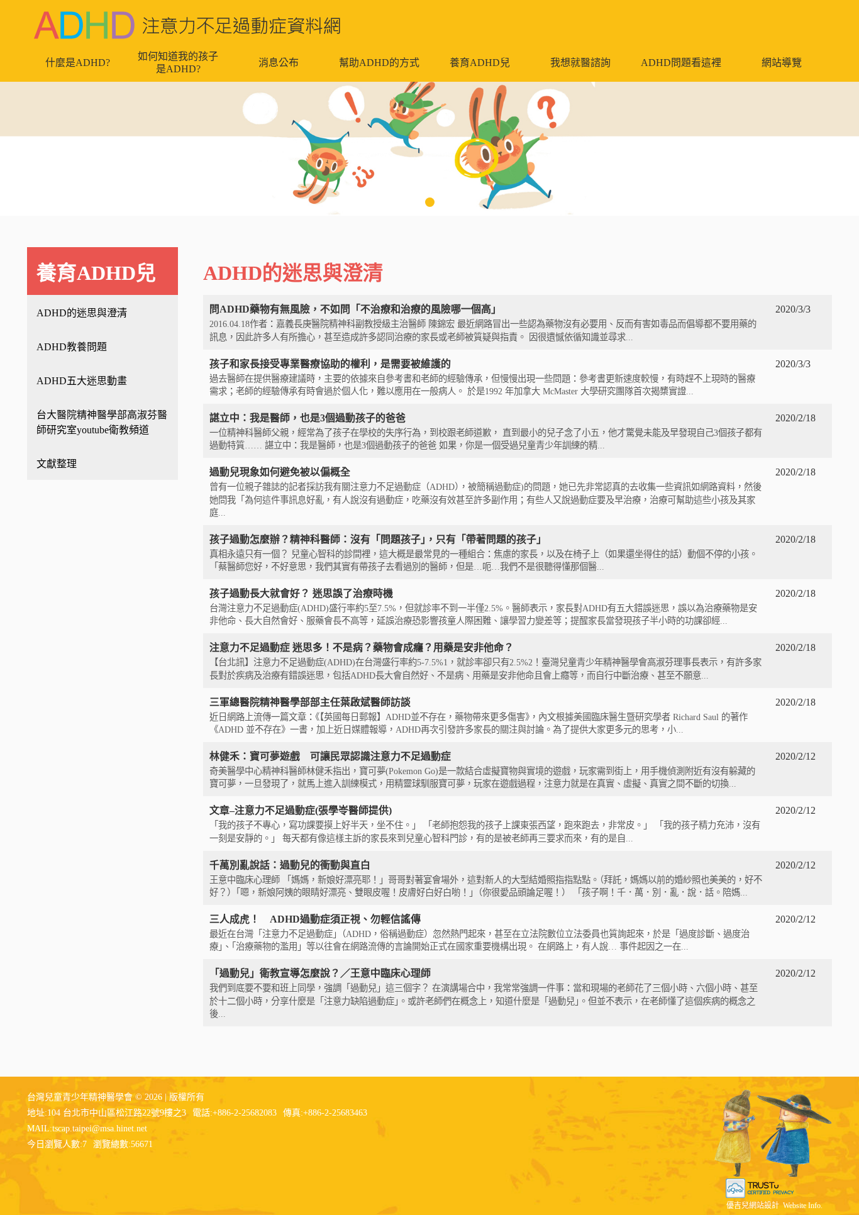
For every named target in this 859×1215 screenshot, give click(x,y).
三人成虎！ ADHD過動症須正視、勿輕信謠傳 (479, 932)
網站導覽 (782, 62)
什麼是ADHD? (77, 62)
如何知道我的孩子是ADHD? (178, 62)
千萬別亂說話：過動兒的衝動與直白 (485, 878)
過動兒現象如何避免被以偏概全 (485, 492)
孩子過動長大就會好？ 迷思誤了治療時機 (483, 607)
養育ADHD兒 (480, 62)
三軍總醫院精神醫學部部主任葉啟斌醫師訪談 (478, 716)
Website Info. (803, 1205)
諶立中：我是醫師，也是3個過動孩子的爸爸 (485, 431)
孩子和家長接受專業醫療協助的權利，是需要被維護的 (482, 377)
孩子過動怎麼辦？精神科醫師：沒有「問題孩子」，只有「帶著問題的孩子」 (483, 553)
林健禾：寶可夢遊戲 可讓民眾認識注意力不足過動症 (482, 770)
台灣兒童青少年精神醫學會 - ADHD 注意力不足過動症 (187, 25)
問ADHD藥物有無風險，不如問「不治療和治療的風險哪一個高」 (482, 322)
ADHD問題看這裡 (681, 62)
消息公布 (278, 62)
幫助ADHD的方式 (379, 62)
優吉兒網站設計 (752, 1205)
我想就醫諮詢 (580, 62)
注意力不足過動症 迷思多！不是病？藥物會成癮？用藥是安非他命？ (485, 661)
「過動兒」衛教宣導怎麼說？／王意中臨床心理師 (483, 993)
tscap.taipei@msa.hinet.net (99, 1128)
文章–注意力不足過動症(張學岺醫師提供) (484, 824)
